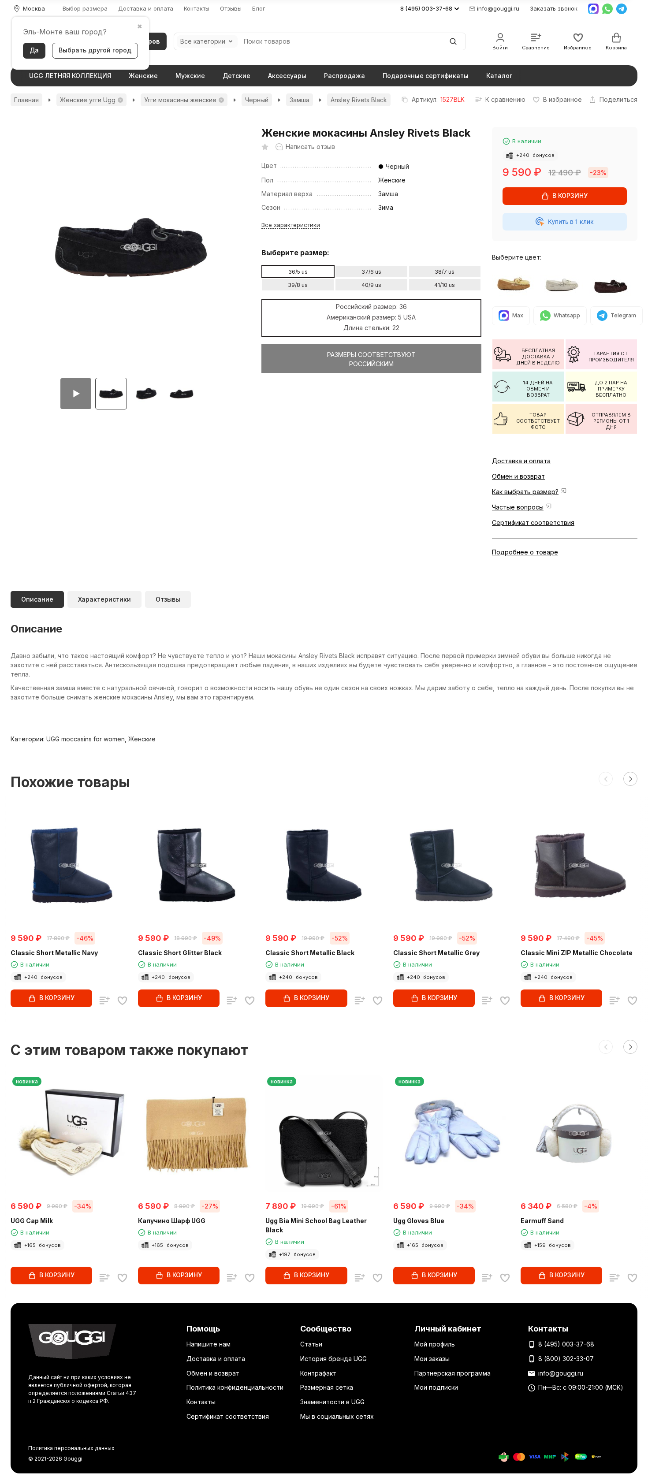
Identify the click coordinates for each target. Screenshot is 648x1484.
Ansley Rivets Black (359, 100)
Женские (143, 75)
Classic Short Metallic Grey (436, 952)
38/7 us (444, 271)
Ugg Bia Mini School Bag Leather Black (316, 1225)
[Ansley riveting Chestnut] (516, 284)
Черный (256, 100)
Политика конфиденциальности (234, 1387)
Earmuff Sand (542, 1220)
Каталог (499, 75)
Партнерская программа (452, 1373)
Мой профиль (434, 1344)
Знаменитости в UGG (332, 1402)
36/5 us (298, 271)
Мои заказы (432, 1358)
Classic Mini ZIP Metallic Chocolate (577, 952)
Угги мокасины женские (180, 100)
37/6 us (371, 271)
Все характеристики (290, 224)
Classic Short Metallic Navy (54, 952)
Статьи (311, 1344)
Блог (258, 8)
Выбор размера (85, 8)
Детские (236, 75)
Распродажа (344, 75)
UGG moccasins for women (85, 739)
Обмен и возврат (518, 476)
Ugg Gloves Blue (418, 1220)
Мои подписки (436, 1387)
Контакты (196, 8)
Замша (299, 100)
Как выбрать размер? (525, 491)
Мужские (190, 75)
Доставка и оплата (145, 8)
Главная (26, 100)
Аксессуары (287, 75)
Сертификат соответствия (533, 522)
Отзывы (231, 8)
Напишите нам (208, 1344)
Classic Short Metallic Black (309, 952)
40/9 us (371, 285)
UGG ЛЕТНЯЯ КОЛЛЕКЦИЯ (70, 75)
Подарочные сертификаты (426, 75)
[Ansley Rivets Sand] (564, 284)
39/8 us (298, 285)
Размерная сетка (326, 1387)
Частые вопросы (518, 507)
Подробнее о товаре (525, 552)
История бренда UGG (333, 1358)
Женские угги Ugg (87, 100)
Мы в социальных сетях (337, 1416)
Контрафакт (318, 1373)
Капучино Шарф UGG (171, 1220)
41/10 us (444, 285)
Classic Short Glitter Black (180, 952)
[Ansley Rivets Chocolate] (613, 284)
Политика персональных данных (71, 1448)
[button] (606, 779)
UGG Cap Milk (32, 1220)
